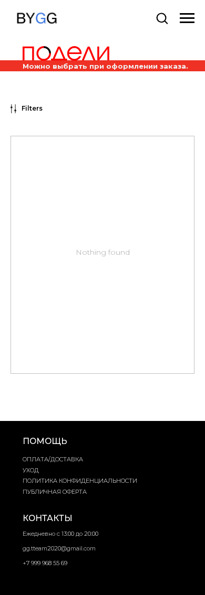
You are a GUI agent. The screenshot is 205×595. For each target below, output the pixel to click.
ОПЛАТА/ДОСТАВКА (53, 459)
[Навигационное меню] (187, 18)
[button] (162, 18)
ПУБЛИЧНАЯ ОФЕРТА (55, 491)
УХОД (31, 470)
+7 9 (28, 563)
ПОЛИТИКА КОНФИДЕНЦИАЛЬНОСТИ (80, 480)
